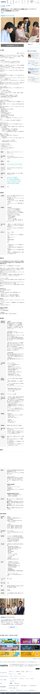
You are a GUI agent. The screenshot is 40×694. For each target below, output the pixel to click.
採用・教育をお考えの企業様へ (14, 685)
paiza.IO (31, 678)
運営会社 (1, 693)
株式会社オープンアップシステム (8, 15)
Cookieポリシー (17, 693)
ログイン (36, 2)
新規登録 (38, 2)
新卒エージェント (12, 673)
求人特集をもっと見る (36, 658)
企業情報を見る (12, 627)
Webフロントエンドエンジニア (33, 53)
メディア (24, 1)
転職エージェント (29, 671)
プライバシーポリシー (11, 693)
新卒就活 (13, 1)
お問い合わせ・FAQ (19, 690)
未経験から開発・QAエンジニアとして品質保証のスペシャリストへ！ (33, 69)
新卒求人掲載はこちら (33, 685)
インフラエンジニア (31, 61)
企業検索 (19, 673)
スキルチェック (16, 676)
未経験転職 (10, 1)
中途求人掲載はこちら (24, 685)
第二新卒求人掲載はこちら (13, 687)
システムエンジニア (31, 77)
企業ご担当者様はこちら (31, 1)
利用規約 (5, 693)
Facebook (17, 683)
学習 (11, 676)
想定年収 (10, 157)
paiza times (21, 678)
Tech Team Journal (13, 678)
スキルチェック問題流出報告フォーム (30, 690)
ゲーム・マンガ (22, 1)
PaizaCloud (12, 680)
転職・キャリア (7, 1)
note (27, 678)
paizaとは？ (28, 1)
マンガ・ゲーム (23, 676)
